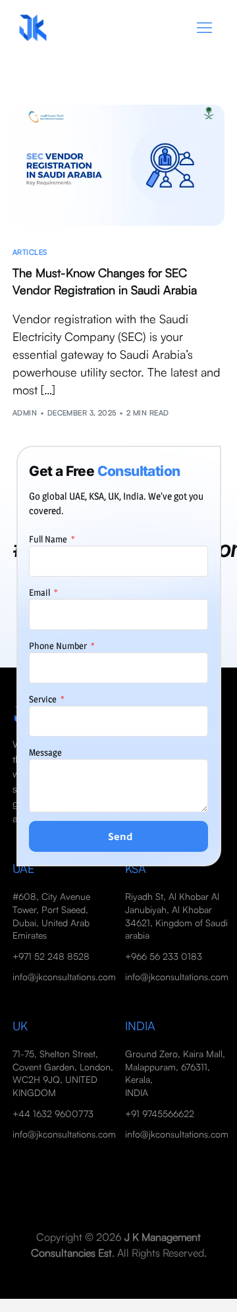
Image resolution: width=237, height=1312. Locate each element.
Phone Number (59, 645)
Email (40, 592)
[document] (118, 656)
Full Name (49, 538)
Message (45, 752)
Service (44, 698)
